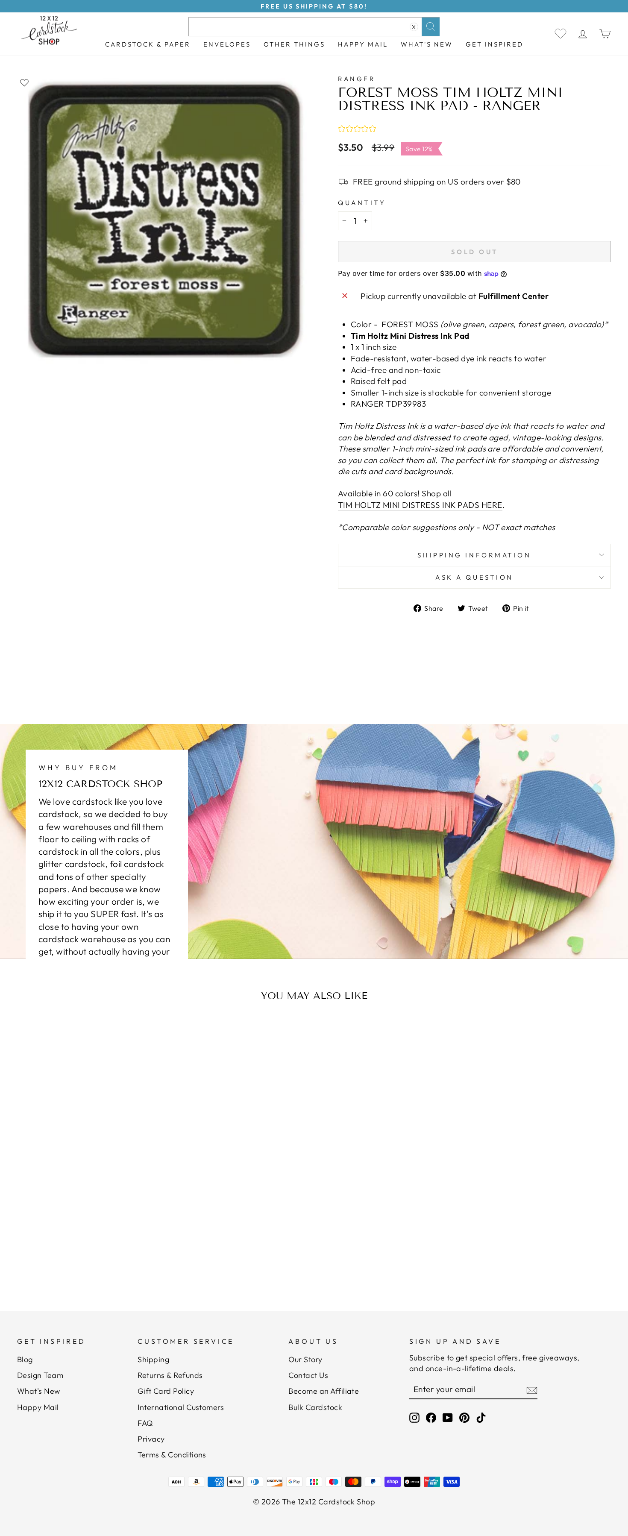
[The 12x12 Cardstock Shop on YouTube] (448, 1417)
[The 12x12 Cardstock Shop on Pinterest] (464, 1417)
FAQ (145, 1423)
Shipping (153, 1359)
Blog (25, 1359)
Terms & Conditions (172, 1455)
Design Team (40, 1375)
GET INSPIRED (494, 44)
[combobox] (314, 26)
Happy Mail (38, 1407)
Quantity (362, 203)
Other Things (294, 44)
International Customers (181, 1407)
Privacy (151, 1439)
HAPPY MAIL (363, 44)
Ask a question (474, 577)
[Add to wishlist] (24, 82)
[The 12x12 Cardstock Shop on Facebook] (431, 1417)
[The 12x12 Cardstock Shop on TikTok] (481, 1417)
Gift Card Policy (166, 1391)
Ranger (357, 79)
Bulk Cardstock (315, 1407)
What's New (427, 44)
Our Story (305, 1359)
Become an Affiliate (323, 1391)
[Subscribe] (531, 1390)
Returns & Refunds (170, 1375)
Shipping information (474, 555)
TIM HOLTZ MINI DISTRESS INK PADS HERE (420, 505)
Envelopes (227, 44)
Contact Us (308, 1375)
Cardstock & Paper (148, 44)
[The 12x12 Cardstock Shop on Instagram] (414, 1417)
